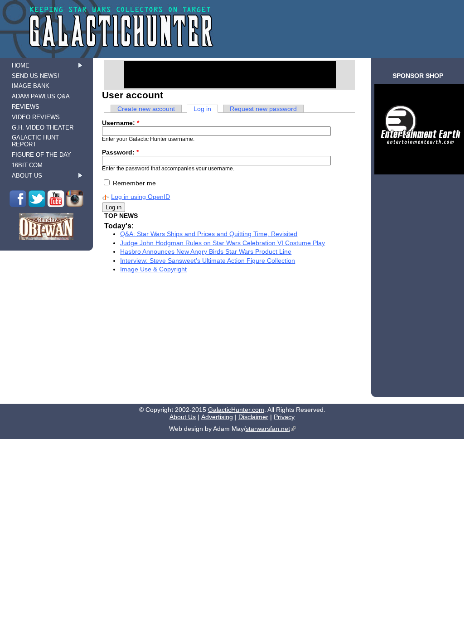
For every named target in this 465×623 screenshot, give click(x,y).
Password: (120, 152)
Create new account (146, 108)
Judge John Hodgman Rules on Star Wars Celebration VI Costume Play (222, 242)
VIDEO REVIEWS (36, 117)
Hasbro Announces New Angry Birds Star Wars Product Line (205, 251)
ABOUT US (27, 175)
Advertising (217, 416)
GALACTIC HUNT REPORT (35, 141)
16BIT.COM (27, 165)
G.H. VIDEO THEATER (42, 127)
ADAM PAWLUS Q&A (41, 96)
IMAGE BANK (30, 85)
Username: (120, 122)
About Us (183, 416)
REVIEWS (25, 106)
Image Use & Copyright (153, 269)
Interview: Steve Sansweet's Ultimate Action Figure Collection (207, 260)
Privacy (284, 416)
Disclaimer (253, 416)
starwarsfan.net (268, 428)
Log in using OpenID (140, 196)
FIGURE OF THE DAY (41, 154)
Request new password (263, 108)
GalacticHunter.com (236, 409)
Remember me (133, 183)
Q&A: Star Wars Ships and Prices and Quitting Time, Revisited (208, 233)
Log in (202, 108)
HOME (20, 65)
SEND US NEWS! (35, 75)
